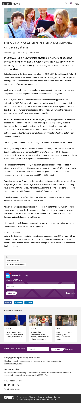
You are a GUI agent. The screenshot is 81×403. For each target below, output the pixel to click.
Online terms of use (45, 397)
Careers (57, 397)
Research (7, 53)
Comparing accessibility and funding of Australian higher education (40, 335)
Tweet (17, 303)
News (16, 3)
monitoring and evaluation (16, 264)
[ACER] (9, 397)
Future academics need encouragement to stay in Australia (15, 334)
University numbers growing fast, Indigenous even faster (64, 335)
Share (7, 303)
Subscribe (11, 293)
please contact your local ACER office (34, 375)
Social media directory (12, 389)
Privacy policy (70, 293)
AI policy (32, 397)
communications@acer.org (13, 364)
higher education (13, 261)
